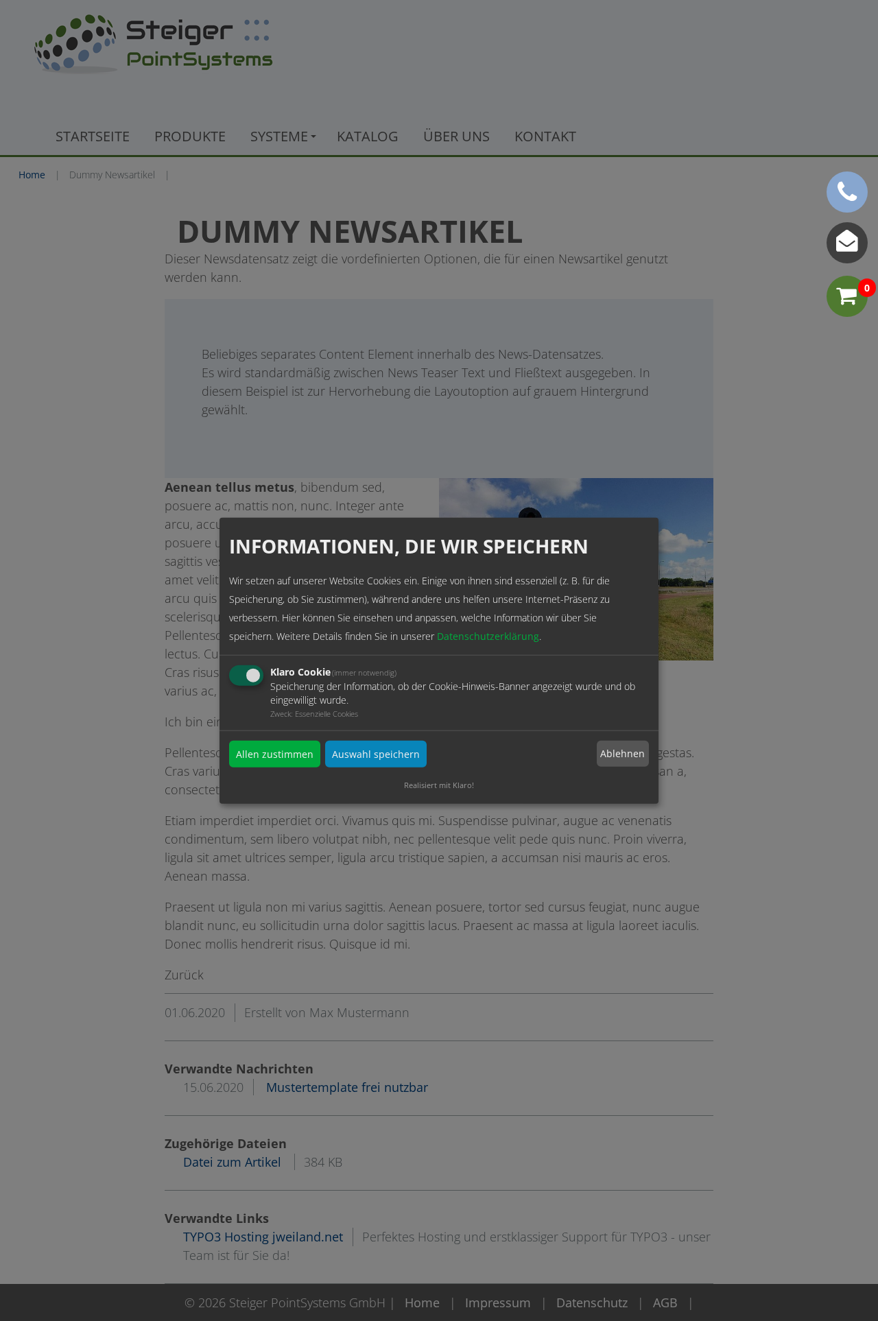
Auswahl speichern (376, 753)
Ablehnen (622, 753)
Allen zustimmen (274, 753)
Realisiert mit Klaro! (439, 784)
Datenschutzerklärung (488, 635)
